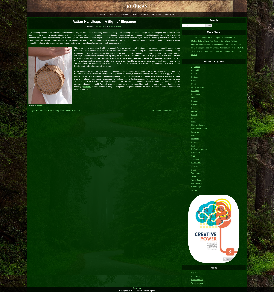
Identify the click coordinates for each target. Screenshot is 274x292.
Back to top (137, 288)
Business (124, 14)
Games (194, 111)
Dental (193, 84)
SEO (193, 156)
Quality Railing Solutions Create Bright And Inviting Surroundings (216, 44)
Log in (193, 273)
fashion (194, 98)
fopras (137, 6)
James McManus (114, 26)
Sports (193, 170)
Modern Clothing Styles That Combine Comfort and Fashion (214, 41)
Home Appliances (198, 125)
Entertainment (196, 94)
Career (194, 80)
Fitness (194, 104)
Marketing (195, 139)
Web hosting (196, 190)
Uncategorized (197, 183)
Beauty (194, 74)
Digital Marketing (197, 87)
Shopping (112, 14)
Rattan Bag (88, 87)
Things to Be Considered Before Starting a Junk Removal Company (54, 111)
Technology (156, 14)
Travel (193, 176)
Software (194, 166)
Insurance (195, 132)
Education (195, 91)
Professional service (199, 149)
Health (134, 14)
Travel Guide (196, 180)
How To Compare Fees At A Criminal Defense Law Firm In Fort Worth (217, 48)
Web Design (196, 187)
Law (193, 135)
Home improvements (199, 128)
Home (102, 14)
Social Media (196, 163)
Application (195, 67)
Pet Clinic (195, 142)
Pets (193, 146)
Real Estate (169, 14)
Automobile (195, 70)
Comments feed (197, 280)
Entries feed (195, 276)
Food (193, 108)
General (194, 115)
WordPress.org (197, 283)
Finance (144, 14)
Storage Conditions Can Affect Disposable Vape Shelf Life (213, 37)
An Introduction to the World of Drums (166, 111)
